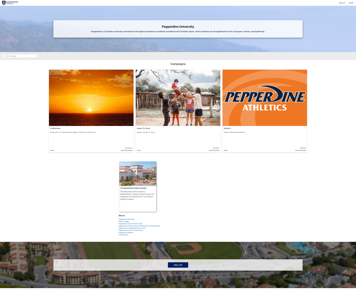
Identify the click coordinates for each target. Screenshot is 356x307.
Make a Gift (178, 265)
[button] (91, 111)
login (351, 3)
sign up (342, 3)
